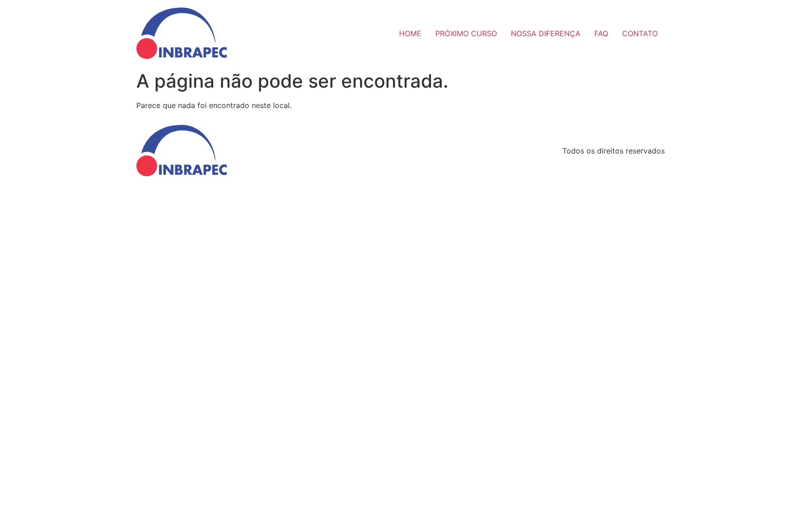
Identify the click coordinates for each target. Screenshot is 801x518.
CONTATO (640, 33)
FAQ (601, 33)
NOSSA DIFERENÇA (545, 33)
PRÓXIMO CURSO (466, 33)
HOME (410, 33)
